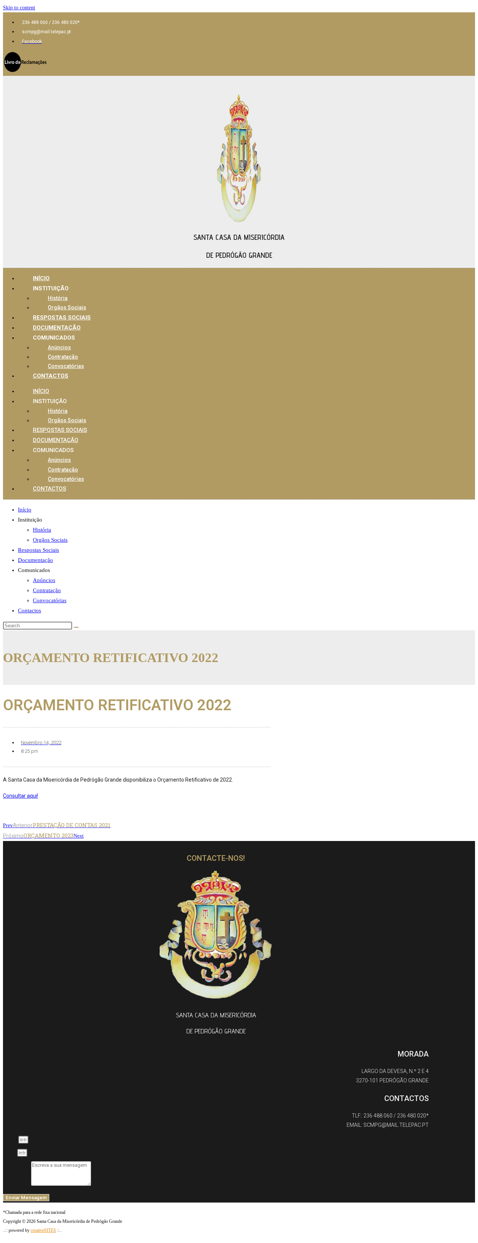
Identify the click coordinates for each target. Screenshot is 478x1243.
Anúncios (59, 347)
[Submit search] (76, 627)
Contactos (50, 375)
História (58, 298)
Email (10, 1153)
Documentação (57, 327)
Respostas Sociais (62, 317)
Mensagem (17, 1184)
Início (41, 278)
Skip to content (19, 7)
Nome (10, 1139)
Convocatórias (66, 366)
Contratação (63, 357)
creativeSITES (43, 1230)
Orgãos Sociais (67, 307)
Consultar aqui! (20, 796)
